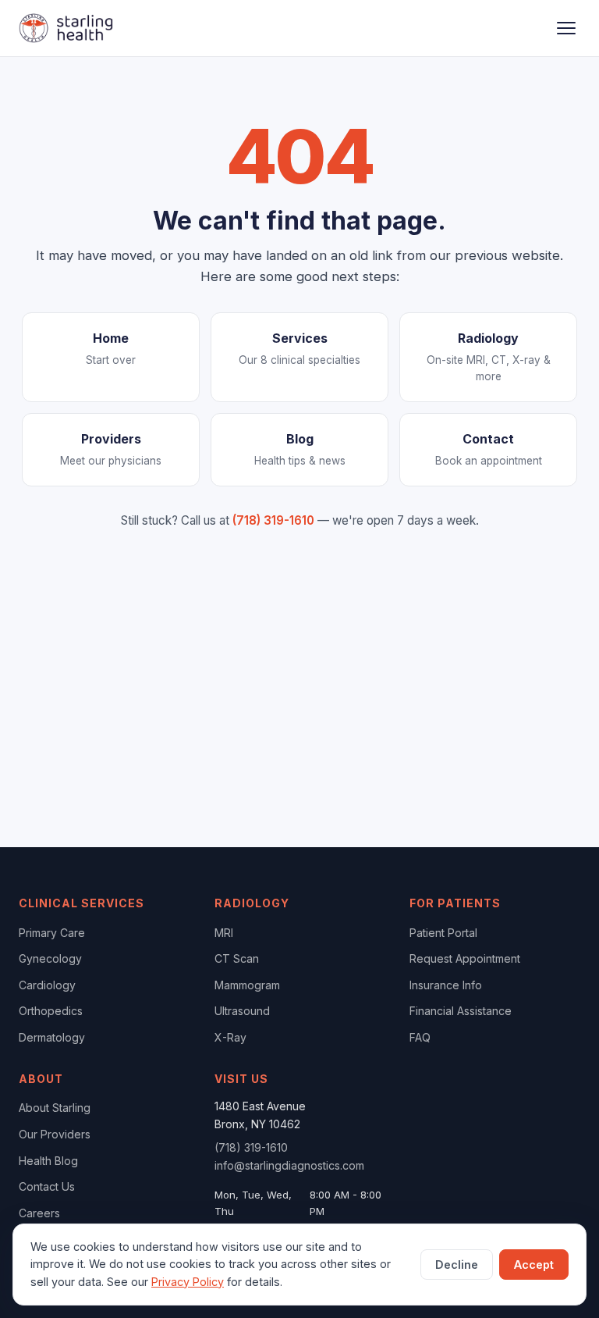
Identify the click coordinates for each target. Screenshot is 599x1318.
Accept (534, 1264)
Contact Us (47, 1186)
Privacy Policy (187, 1281)
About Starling (54, 1107)
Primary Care (52, 932)
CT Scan (236, 958)
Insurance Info (445, 985)
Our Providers (54, 1134)
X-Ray (230, 1037)
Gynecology (50, 958)
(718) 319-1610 (273, 520)
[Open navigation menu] (566, 28)
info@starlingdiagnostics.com (289, 1165)
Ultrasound (242, 1010)
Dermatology (52, 1037)
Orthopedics (51, 1010)
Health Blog (48, 1160)
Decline (456, 1264)
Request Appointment (464, 958)
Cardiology (47, 985)
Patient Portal (443, 932)
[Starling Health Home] (66, 28)
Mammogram (247, 985)
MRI (223, 932)
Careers (39, 1213)
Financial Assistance (460, 1010)
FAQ (420, 1037)
